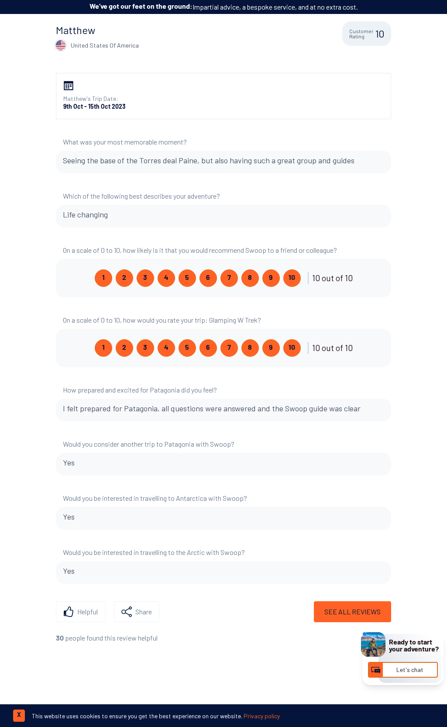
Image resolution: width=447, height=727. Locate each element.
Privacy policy (262, 716)
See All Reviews (352, 611)
